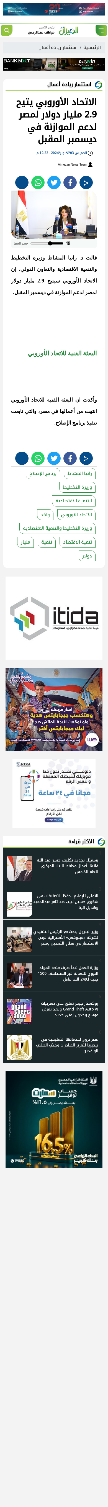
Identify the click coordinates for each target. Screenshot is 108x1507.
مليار (25, 542)
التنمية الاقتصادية (74, 501)
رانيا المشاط (80, 473)
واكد (45, 514)
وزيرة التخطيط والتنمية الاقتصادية (57, 528)
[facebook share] (70, 182)
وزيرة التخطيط (77, 487)
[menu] (101, 30)
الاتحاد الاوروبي (76, 514)
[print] (22, 182)
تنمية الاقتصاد (77, 542)
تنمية (46, 542)
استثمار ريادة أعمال (58, 47)
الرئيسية (92, 47)
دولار (87, 556)
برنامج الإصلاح (42, 473)
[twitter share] (54, 182)
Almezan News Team (73, 164)
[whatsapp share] (38, 182)
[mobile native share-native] (86, 182)
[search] (6, 30)
